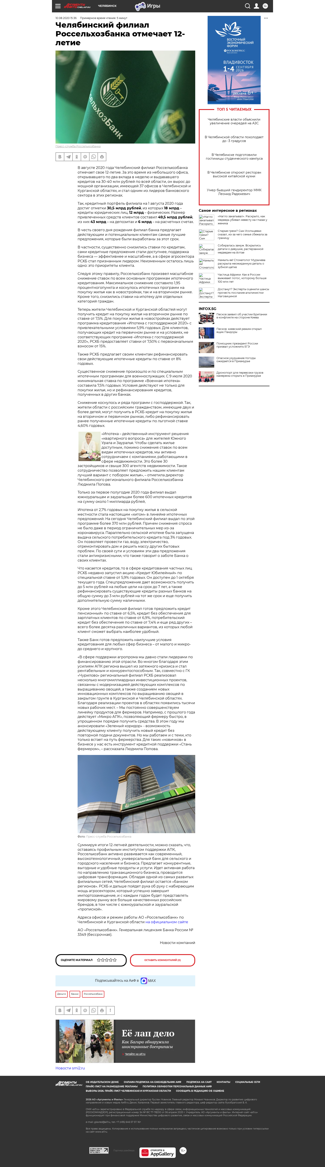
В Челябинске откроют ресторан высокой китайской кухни (234, 174)
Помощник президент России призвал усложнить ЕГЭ (237, 345)
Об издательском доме (102, 1082)
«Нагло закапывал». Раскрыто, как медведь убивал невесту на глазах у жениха (242, 220)
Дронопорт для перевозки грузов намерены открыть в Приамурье (239, 374)
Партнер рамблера (123, 1150)
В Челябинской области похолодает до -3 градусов (234, 139)
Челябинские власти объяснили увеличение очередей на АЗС (234, 121)
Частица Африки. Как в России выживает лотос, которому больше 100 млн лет (242, 278)
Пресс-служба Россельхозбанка (78, 146)
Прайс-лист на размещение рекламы (112, 1086)
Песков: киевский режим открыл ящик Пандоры (239, 330)
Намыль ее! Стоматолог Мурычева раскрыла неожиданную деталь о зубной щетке (241, 263)
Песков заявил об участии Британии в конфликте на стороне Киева (241, 316)
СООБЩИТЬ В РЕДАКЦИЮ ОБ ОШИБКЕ (200, 1090)
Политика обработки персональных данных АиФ (177, 1086)
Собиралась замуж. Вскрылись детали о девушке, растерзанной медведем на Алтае (240, 249)
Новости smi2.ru (70, 1068)
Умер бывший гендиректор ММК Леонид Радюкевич (234, 192)
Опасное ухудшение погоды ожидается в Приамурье (236, 360)
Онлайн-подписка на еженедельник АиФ (152, 1082)
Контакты (223, 1082)
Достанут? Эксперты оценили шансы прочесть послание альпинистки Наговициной (243, 292)
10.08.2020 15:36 (65, 18)
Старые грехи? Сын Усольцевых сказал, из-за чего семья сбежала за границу (242, 234)
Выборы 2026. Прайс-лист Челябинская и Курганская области (128, 1090)
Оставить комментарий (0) (162, 960)
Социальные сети (247, 1082)
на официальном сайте (166, 922)
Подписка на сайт (199, 1082)
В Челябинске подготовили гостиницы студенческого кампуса (234, 157)
